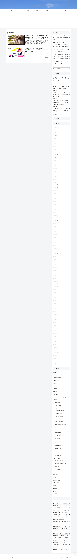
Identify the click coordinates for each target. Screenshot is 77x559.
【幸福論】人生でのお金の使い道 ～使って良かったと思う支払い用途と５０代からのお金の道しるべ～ (61, 94)
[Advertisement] (38, 20)
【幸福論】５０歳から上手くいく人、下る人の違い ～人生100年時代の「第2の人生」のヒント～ (61, 79)
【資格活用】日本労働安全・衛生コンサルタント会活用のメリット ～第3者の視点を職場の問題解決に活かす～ (61, 102)
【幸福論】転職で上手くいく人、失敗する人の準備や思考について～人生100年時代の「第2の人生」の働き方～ (61, 86)
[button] (69, 68)
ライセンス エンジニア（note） (59, 64)
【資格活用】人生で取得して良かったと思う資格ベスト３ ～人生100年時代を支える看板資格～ (61, 110)
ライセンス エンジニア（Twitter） (60, 53)
